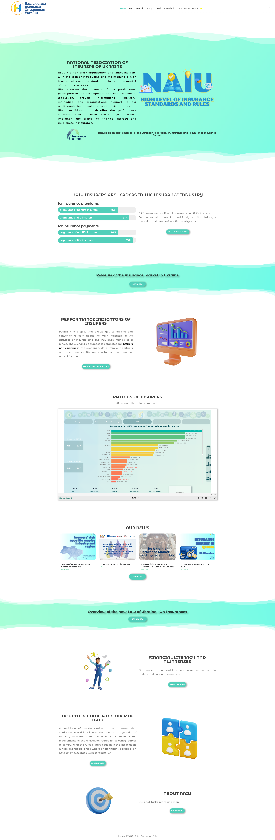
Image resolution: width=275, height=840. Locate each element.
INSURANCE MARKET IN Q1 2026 (195, 565)
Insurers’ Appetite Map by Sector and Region (75, 565)
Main (123, 8)
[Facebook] (269, 8)
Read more (65, 569)
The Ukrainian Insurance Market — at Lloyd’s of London (157, 565)
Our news (137, 527)
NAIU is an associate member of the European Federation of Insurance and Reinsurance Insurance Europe (157, 133)
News (130, 8)
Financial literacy (144, 8)
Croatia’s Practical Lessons (115, 564)
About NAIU (190, 8)
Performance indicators (168, 8)
